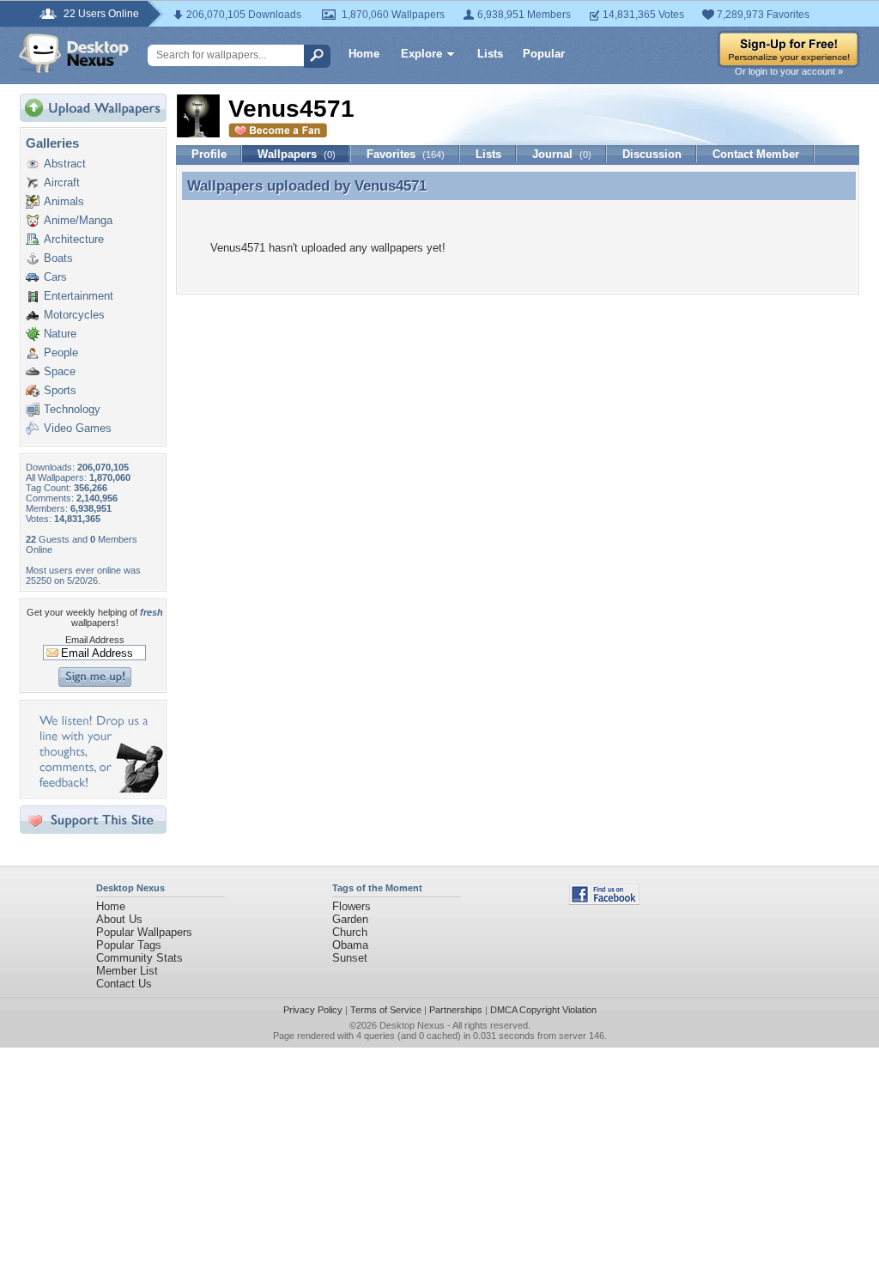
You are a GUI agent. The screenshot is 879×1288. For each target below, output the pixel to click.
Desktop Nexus (412, 1025)
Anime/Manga (78, 220)
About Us (119, 919)
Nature (60, 333)
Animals (64, 201)
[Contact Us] (98, 788)
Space (60, 371)
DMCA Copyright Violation (543, 1010)
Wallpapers (297, 154)
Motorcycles (74, 314)
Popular (544, 53)
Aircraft (62, 182)
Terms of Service (385, 1010)
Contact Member (755, 154)
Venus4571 (391, 185)
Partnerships (455, 1010)
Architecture (74, 239)
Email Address (94, 640)
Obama (350, 945)
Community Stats (139, 957)
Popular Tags (128, 945)
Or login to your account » (789, 71)
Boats (58, 258)
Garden (350, 919)
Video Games (78, 428)
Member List (127, 970)
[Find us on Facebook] (604, 901)
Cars (55, 276)
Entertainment (78, 295)
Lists (490, 53)
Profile (209, 154)
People (61, 352)
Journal (561, 154)
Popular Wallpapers (144, 932)
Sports (60, 390)
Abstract (65, 163)
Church (349, 932)
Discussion (652, 154)
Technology (72, 409)
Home (364, 53)
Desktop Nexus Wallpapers (74, 53)
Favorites (406, 154)
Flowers (351, 906)
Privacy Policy (313, 1010)
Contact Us (124, 983)
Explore (421, 53)
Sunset (349, 957)
